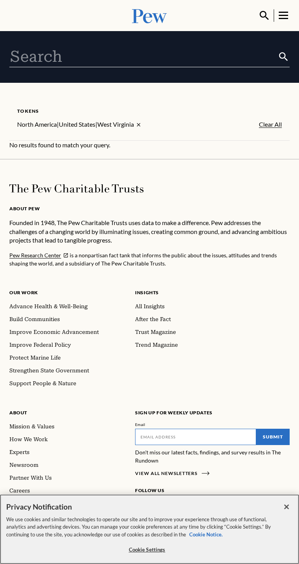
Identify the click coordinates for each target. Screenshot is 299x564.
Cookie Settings (147, 550)
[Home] (76, 188)
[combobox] (143, 57)
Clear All (270, 124)
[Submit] (284, 57)
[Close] (286, 506)
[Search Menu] (264, 15)
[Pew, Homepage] (149, 15)
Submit (273, 437)
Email (140, 424)
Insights (147, 292)
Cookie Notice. (206, 534)
